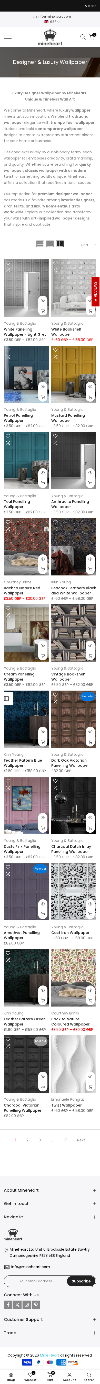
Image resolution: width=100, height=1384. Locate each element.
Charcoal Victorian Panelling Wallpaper (23, 1109)
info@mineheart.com (54, 17)
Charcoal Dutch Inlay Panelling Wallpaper (71, 850)
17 (65, 1141)
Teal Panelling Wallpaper (17, 505)
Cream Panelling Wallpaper (19, 678)
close (91, 6)
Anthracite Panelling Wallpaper (70, 505)
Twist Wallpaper (66, 1106)
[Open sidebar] (6, 698)
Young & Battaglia (20, 324)
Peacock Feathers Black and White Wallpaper (73, 591)
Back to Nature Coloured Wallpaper (70, 1023)
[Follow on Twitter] (17, 1305)
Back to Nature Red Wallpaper (22, 591)
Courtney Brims (18, 583)
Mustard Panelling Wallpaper (68, 419)
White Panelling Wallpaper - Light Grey (25, 333)
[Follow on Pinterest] (36, 1305)
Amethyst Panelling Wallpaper (22, 936)
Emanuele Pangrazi (68, 1100)
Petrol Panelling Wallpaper (18, 419)
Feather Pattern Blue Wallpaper (23, 764)
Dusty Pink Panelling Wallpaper (22, 850)
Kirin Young (61, 583)
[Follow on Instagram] (26, 1305)
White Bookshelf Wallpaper (66, 333)
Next (81, 1141)
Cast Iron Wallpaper (70, 934)
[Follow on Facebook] (8, 1305)
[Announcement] (44, 7)
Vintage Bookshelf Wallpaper (68, 678)
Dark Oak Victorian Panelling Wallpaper (70, 764)
